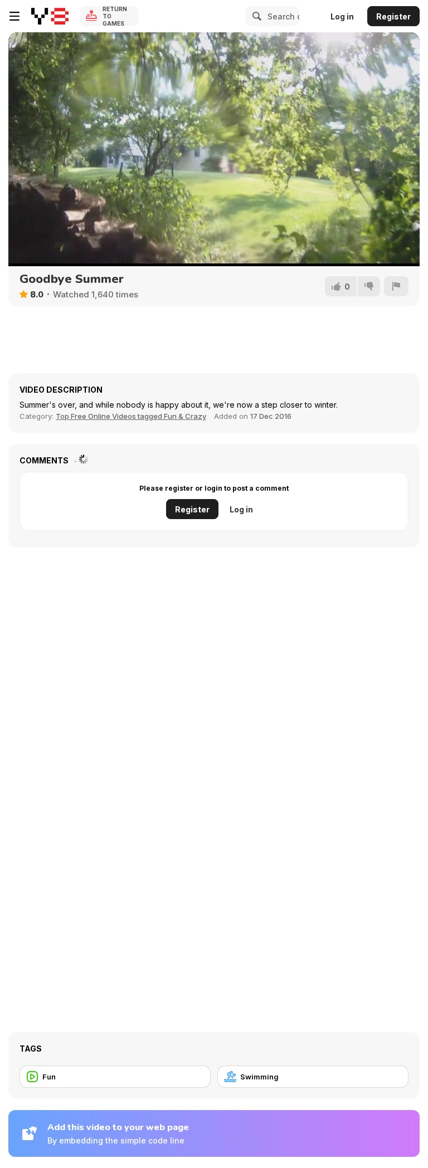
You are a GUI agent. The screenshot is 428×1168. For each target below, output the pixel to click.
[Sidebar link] (14, 16)
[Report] (396, 286)
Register (393, 16)
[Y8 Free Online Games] (50, 16)
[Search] (255, 16)
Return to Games (115, 16)
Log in (342, 16)
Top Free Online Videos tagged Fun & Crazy (131, 416)
